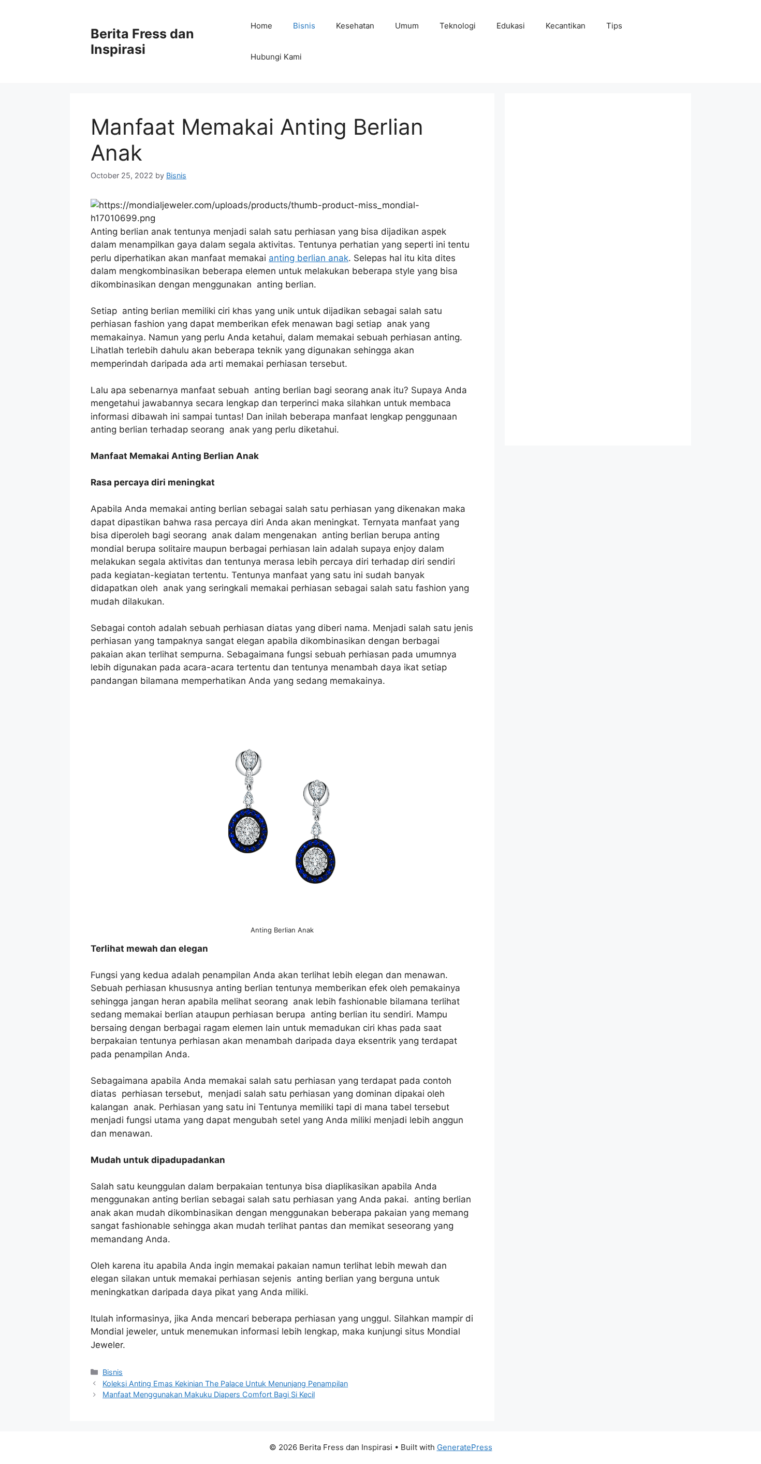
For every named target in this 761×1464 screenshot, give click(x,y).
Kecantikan (566, 26)
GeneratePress (464, 1447)
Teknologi (458, 26)
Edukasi (510, 26)
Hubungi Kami (276, 57)
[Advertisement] (597, 269)
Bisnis (304, 26)
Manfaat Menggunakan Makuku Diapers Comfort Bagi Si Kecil (209, 1394)
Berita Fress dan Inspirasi (142, 41)
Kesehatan (355, 26)
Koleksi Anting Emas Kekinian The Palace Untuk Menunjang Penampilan (225, 1383)
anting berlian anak (308, 258)
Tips (614, 26)
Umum (407, 26)
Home (261, 26)
